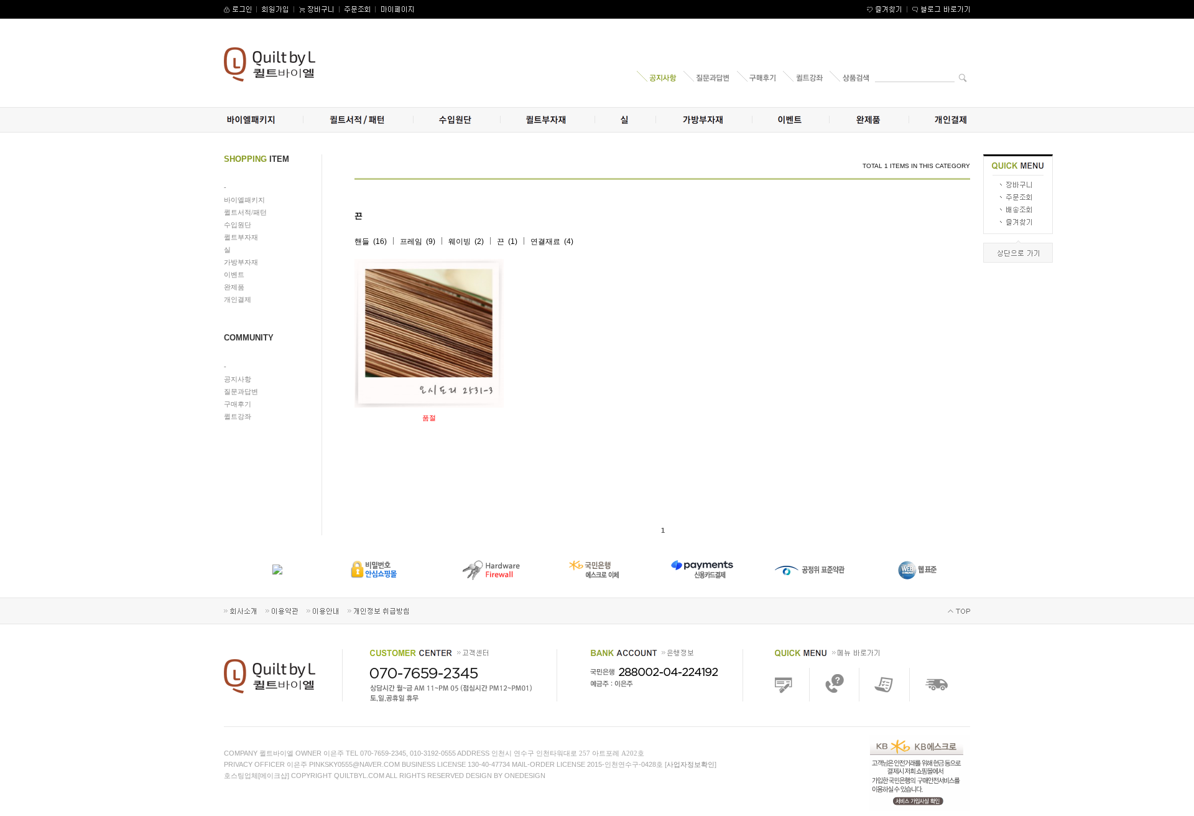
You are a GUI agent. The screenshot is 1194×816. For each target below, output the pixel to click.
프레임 (411, 241)
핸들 (361, 241)
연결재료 (545, 241)
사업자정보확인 (691, 764)
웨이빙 (459, 241)
